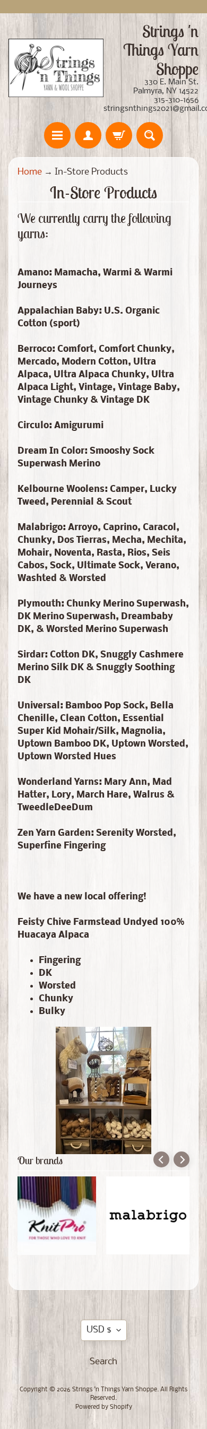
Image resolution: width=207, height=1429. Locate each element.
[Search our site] (149, 135)
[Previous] (161, 1159)
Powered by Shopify (103, 1407)
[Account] (88, 135)
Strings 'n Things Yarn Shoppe (114, 1390)
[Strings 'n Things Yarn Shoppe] (56, 68)
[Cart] (119, 135)
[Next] (181, 1159)
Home (30, 172)
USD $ (99, 1330)
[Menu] (57, 135)
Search (103, 1362)
